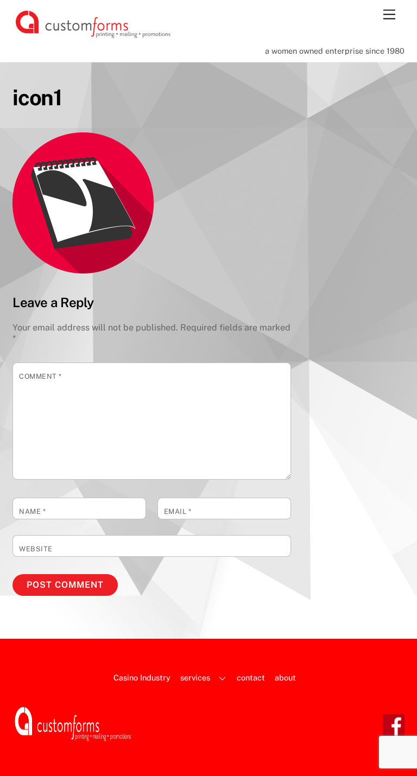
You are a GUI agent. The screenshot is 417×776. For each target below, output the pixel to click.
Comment (40, 376)
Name (32, 511)
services (195, 677)
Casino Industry (141, 677)
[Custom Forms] (93, 35)
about (285, 677)
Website (36, 549)
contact (251, 677)
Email (178, 511)
